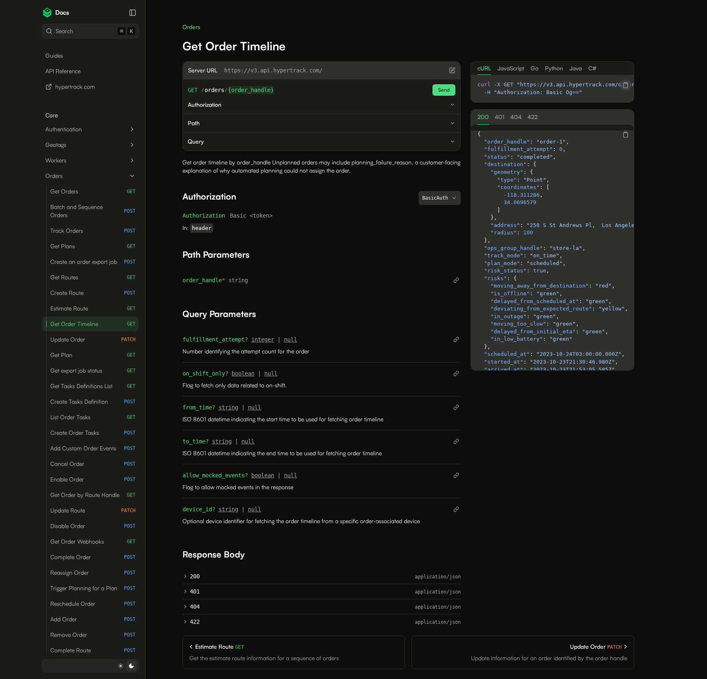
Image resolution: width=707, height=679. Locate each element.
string (228, 407)
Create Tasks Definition (92, 401)
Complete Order (92, 556)
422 (195, 621)
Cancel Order (92, 463)
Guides (54, 55)
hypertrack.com (75, 86)
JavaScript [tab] (511, 68)
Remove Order (92, 634)
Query (196, 141)
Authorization (204, 104)
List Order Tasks (92, 417)
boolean (243, 373)
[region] (552, 88)
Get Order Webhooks (92, 541)
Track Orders (92, 230)
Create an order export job (92, 261)
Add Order (92, 619)
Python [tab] (554, 68)
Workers (55, 160)
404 (195, 606)
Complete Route (92, 650)
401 (195, 591)
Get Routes (92, 277)
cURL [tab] (484, 68)
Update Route (92, 510)
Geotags (55, 144)
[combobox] (440, 198)
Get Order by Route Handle (92, 494)
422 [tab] (532, 116)
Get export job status (92, 370)
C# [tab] (592, 68)
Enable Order (92, 479)
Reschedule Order (92, 603)
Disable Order (92, 525)
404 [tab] (516, 116)
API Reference (63, 70)
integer (262, 339)
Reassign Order (92, 572)
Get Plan (92, 354)
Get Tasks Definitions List (92, 385)
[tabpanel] (552, 88)
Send (444, 90)
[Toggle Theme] (125, 666)
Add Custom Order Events (92, 448)
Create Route (92, 292)
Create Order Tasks (92, 432)
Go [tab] (534, 68)
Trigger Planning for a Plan (92, 588)
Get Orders (92, 191)
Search (94, 30)
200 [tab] (483, 116)
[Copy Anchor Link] (243, 196)
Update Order (92, 339)
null (290, 339)
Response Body (213, 554)
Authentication (63, 129)
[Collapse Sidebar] (132, 13)
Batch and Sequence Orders (92, 210)
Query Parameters (219, 313)
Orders (54, 175)
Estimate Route (92, 308)
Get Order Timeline (92, 323)
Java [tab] (576, 68)
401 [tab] (499, 116)
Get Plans (92, 246)
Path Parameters (216, 254)
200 (195, 576)
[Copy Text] (625, 85)
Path (194, 122)
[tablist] (552, 68)
